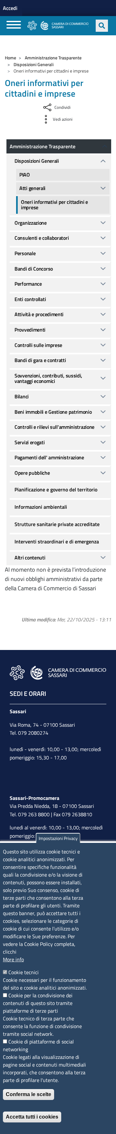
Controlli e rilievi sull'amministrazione (54, 427)
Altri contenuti (30, 557)
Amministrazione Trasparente (53, 57)
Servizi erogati (30, 442)
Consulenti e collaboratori (42, 238)
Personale (25, 253)
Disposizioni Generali (33, 64)
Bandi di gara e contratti (40, 360)
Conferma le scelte (28, 1094)
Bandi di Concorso (34, 269)
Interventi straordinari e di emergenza (57, 541)
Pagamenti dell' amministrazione (49, 457)
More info (13, 959)
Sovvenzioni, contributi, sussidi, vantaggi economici (48, 378)
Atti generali (32, 188)
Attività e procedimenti (39, 314)
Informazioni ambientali (41, 507)
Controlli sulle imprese (38, 345)
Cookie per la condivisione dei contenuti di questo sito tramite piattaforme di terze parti (37, 1003)
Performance (28, 284)
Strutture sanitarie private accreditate (57, 524)
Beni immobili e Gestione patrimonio (53, 412)
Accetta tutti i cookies (32, 1117)
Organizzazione (31, 223)
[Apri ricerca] (102, 26)
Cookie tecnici (23, 972)
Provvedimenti (30, 329)
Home (10, 57)
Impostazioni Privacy (58, 838)
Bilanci (22, 396)
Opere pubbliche (32, 473)
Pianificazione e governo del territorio (56, 489)
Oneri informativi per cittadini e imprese (54, 205)
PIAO (24, 174)
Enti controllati (30, 299)
